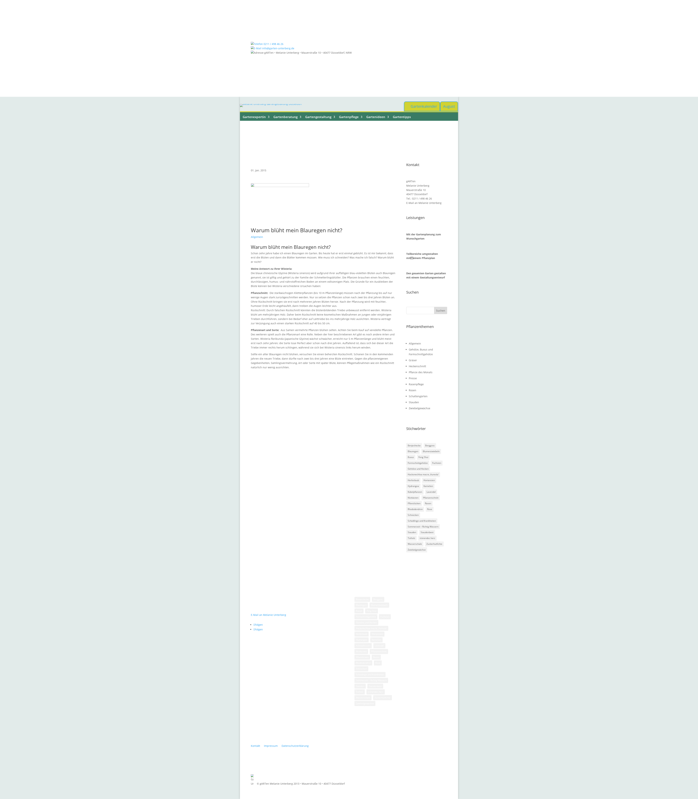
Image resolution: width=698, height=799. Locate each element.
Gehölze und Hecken (418, 468)
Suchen (440, 310)
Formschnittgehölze (418, 463)
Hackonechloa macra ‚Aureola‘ (423, 474)
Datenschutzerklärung (295, 746)
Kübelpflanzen (415, 491)
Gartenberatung (285, 117)
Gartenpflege (349, 117)
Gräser (413, 360)
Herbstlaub (413, 480)
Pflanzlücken (414, 503)
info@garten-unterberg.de (277, 48)
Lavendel (431, 491)
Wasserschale (415, 543)
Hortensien (429, 480)
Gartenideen (375, 117)
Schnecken (413, 515)
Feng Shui (423, 457)
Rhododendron (415, 509)
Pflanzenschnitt (430, 497)
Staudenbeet (427, 532)
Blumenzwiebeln (431, 451)
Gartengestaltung (318, 117)
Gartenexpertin (254, 117)
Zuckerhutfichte (434, 543)
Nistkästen (413, 497)
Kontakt (255, 746)
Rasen (428, 503)
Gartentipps (402, 117)
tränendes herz (427, 538)
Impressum (271, 746)
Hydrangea (413, 486)
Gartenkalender (424, 106)
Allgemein (257, 237)
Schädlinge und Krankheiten (422, 520)
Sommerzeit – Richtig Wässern (423, 526)
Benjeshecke (414, 445)
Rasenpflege (416, 384)
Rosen (412, 390)
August (449, 106)
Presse (413, 378)
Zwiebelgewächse (419, 408)
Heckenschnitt (417, 366)
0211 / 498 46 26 (273, 44)
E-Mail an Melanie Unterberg (424, 203)
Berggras (430, 445)
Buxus (411, 457)
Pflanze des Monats (420, 372)
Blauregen (413, 451)
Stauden (414, 402)
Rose (429, 509)
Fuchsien (436, 463)
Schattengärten (418, 396)
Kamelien (428, 486)
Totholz (411, 538)
